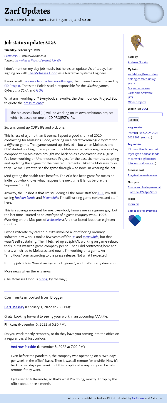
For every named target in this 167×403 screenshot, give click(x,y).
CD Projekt (12, 85)
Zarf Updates (27, 11)
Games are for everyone (142, 210)
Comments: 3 (12, 56)
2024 (148, 133)
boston (151, 159)
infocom (133, 163)
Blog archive (135, 127)
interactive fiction (141, 149)
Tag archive (135, 144)
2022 (131, 137)
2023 (155, 133)
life (59, 60)
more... (146, 137)
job (54, 60)
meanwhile (135, 159)
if (128, 149)
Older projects (137, 102)
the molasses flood (26, 60)
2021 (138, 137)
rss (137, 204)
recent (133, 133)
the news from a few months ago (47, 81)
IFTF (130, 97)
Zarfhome (138, 398)
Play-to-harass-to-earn (142, 175)
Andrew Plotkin (138, 62)
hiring (43, 279)
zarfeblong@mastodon (143, 74)
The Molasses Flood (42, 73)
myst (131, 154)
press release (33, 103)
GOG (39, 90)
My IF (131, 83)
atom (131, 204)
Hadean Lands (25, 197)
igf (144, 159)
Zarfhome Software (140, 93)
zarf (155, 149)
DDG (144, 108)
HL (73, 237)
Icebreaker (54, 219)
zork (142, 163)
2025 (142, 133)
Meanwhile (50, 197)
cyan (138, 154)
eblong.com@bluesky (142, 79)
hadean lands (150, 154)
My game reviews (139, 88)
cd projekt (44, 60)
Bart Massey (14, 307)
